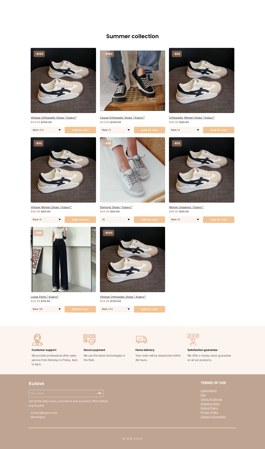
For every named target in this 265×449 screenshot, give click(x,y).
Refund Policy (209, 408)
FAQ (203, 395)
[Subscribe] (99, 393)
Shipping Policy (210, 403)
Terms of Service (211, 399)
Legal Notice (209, 390)
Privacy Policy (209, 412)
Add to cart (80, 130)
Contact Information (213, 416)
